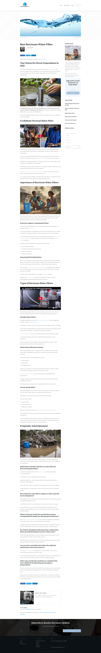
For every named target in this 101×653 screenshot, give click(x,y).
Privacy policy (22, 643)
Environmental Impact (70, 120)
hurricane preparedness (43, 320)
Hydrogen (68, 142)
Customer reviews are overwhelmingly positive (31, 171)
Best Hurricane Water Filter (36, 44)
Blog (21, 642)
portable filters (28, 550)
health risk (31, 228)
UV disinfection (30, 277)
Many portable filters (25, 333)
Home (21, 640)
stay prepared (52, 69)
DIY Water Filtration (70, 123)
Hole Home (68, 140)
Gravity (67, 137)
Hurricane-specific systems (26, 373)
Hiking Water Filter (70, 113)
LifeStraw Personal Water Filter (30, 519)
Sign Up (72, 630)
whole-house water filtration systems (36, 267)
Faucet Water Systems (71, 133)
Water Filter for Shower (71, 116)
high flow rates (41, 471)
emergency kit (34, 322)
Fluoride (67, 135)
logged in (28, 609)
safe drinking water (42, 158)
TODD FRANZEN (42, 59)
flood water (45, 274)
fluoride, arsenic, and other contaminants (46, 410)
